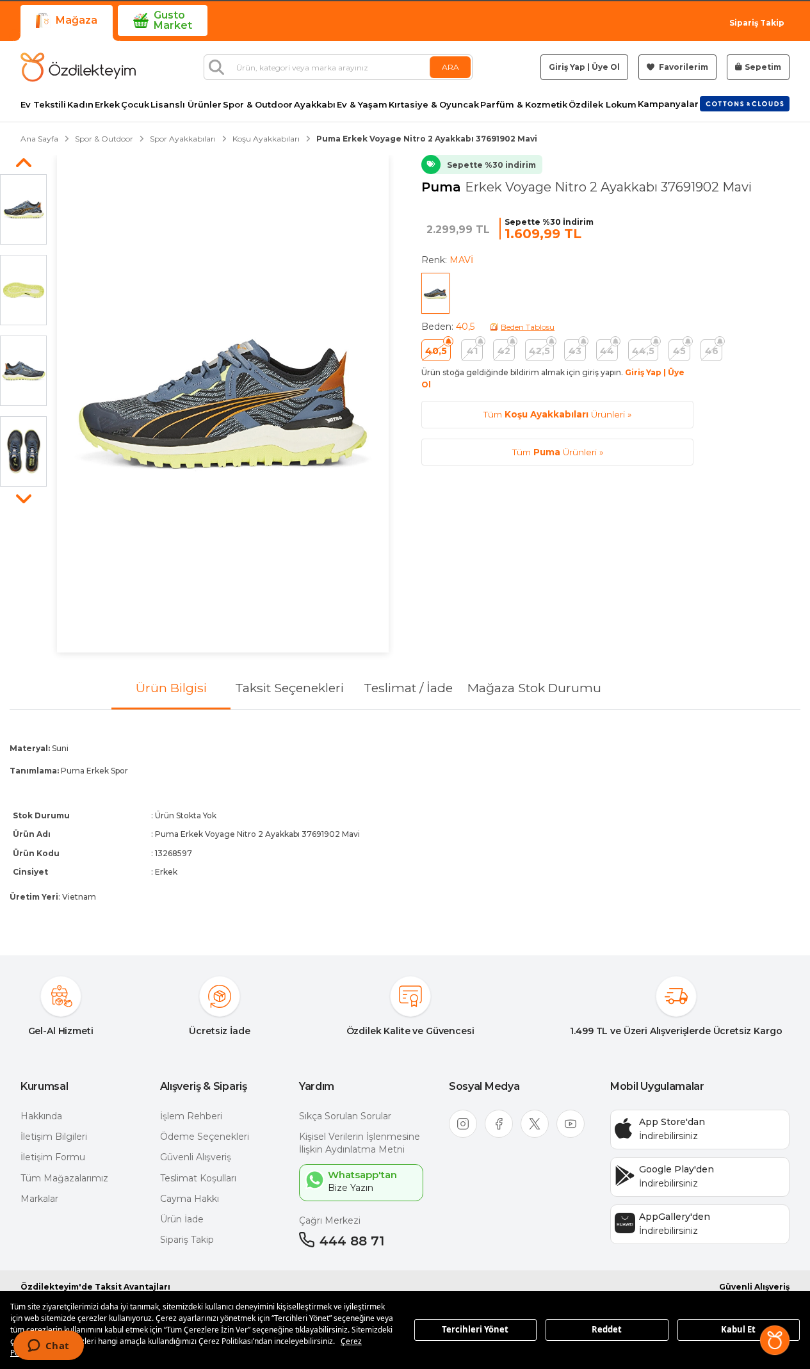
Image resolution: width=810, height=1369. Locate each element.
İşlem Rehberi (191, 1116)
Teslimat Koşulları (198, 1178)
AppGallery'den (674, 1216)
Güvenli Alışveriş (195, 1157)
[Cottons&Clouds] (745, 103)
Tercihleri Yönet (475, 1329)
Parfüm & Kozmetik (523, 104)
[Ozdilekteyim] (78, 67)
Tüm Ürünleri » (557, 414)
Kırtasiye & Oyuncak (434, 104)
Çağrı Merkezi (329, 1220)
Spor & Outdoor (258, 104)
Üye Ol (606, 67)
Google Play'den (676, 1169)
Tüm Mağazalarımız (64, 1178)
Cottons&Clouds (745, 101)
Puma (443, 187)
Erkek (107, 104)
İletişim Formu (52, 1157)
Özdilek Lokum (602, 104)
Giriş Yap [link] (567, 67)
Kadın (80, 104)
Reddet (607, 1329)
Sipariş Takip (756, 23)
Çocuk (135, 104)
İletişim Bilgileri (53, 1136)
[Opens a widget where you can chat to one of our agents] (48, 1347)
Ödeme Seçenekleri (204, 1136)
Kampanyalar (668, 104)
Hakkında (41, 1116)
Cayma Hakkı (189, 1198)
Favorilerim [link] (682, 67)
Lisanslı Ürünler (186, 104)
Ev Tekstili (43, 104)
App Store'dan (672, 1122)
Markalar (39, 1198)
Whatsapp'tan (362, 1175)
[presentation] (405, 822)
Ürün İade (182, 1219)
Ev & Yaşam (362, 104)
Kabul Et (738, 1329)
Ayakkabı (315, 104)
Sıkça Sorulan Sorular (345, 1116)
